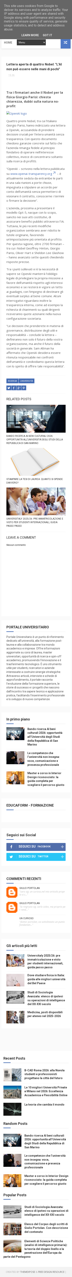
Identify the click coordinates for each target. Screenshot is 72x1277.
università (26, 381)
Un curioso (26, 918)
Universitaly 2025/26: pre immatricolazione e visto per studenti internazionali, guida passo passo (34, 522)
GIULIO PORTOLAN (29, 888)
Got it (47, 35)
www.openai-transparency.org (31, 174)
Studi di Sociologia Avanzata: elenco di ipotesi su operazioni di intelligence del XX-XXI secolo (46, 1210)
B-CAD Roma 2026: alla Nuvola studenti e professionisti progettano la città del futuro (44, 1074)
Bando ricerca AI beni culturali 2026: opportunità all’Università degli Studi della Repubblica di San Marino (34, 440)
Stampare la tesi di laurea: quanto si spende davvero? (34, 481)
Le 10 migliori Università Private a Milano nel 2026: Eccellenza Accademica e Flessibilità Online (45, 1091)
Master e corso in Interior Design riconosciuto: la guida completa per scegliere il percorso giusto (46, 1179)
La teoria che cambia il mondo (44, 1104)
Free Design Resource (51, 1272)
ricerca (12, 381)
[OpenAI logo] (16, 113)
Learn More (30, 35)
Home (8, 42)
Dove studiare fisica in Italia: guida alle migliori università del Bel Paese (46, 979)
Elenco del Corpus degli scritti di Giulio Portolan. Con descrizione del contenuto (46, 1227)
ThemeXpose (27, 1272)
